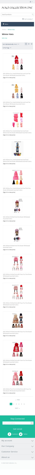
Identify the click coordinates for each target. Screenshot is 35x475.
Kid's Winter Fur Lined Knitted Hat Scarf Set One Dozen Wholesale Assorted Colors (17, 189)
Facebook (15, 434)
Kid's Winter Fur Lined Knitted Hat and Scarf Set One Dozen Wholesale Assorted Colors (16, 74)
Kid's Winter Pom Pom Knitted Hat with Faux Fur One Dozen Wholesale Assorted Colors (17, 390)
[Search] (33, 14)
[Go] (31, 423)
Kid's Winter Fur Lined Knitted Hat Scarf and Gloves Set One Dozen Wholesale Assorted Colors (17, 132)
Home (4, 29)
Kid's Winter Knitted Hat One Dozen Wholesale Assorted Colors (16, 218)
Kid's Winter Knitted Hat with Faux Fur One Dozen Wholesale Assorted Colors (17, 275)
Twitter (25, 434)
